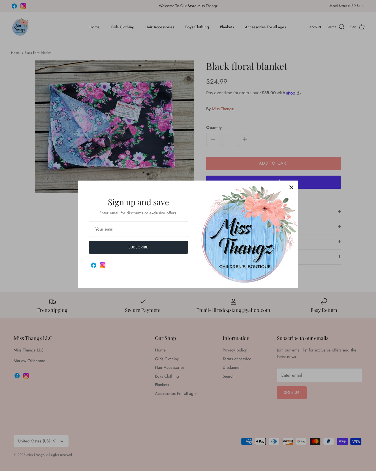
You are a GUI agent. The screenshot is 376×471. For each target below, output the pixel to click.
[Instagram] (102, 265)
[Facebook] (93, 265)
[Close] (291, 187)
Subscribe (138, 247)
